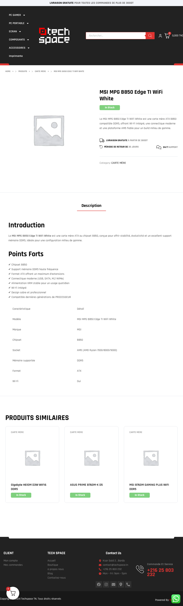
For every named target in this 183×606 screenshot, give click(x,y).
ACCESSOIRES (17, 48)
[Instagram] (106, 584)
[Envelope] (113, 584)
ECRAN (13, 31)
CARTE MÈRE (118, 163)
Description (91, 205)
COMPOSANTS (17, 40)
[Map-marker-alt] (121, 584)
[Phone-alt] (128, 584)
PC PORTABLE (16, 23)
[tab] (91, 207)
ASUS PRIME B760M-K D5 (86, 485)
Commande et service (160, 564)
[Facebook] (99, 584)
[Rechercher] (150, 35)
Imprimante (16, 56)
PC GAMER (15, 15)
